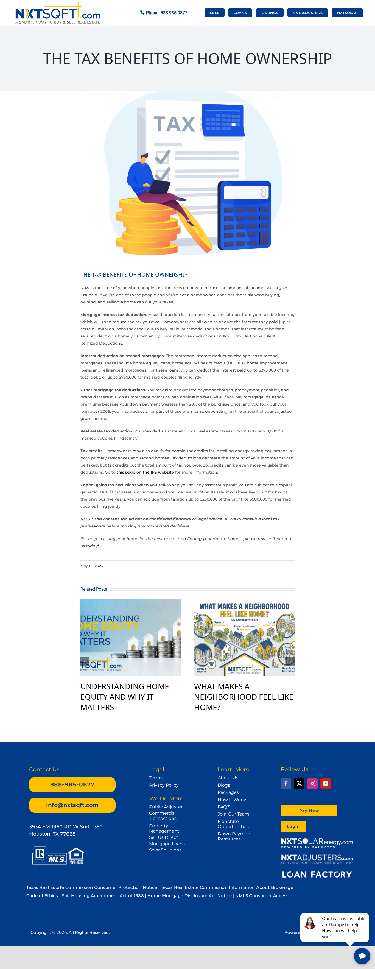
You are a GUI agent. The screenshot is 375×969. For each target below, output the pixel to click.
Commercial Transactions (163, 816)
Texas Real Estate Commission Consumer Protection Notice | (93, 887)
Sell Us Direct (163, 837)
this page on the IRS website (145, 472)
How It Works (232, 799)
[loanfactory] (317, 872)
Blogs (224, 785)
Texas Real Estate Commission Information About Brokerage (227, 887)
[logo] (57, 4)
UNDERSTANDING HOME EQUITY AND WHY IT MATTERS (124, 696)
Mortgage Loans (167, 843)
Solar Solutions (165, 850)
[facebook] (286, 783)
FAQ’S (224, 806)
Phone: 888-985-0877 (167, 12)
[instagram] (312, 783)
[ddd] (317, 857)
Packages (228, 792)
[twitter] (299, 783)
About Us (228, 777)
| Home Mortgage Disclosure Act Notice (188, 895)
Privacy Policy (164, 785)
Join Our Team (233, 814)
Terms (156, 777)
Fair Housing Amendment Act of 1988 (102, 895)
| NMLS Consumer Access (261, 895)
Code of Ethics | (43, 895)
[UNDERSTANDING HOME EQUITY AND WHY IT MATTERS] (130, 602)
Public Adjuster (166, 806)
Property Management (164, 828)
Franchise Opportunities (233, 824)
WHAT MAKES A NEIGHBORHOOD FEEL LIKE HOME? (243, 696)
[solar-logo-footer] (317, 840)
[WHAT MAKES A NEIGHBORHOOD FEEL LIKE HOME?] (244, 602)
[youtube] (325, 783)
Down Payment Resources (235, 836)
